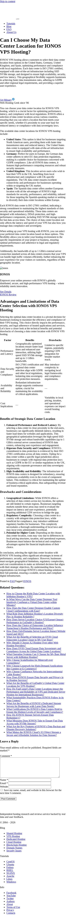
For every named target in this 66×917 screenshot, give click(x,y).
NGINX (10, 873)
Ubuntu (10, 864)
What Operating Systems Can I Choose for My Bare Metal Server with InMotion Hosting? (36, 655)
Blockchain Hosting (16, 844)
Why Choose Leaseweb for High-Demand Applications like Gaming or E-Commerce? (34, 667)
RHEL (9, 870)
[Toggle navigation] (18, 18)
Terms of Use (13, 907)
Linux (9, 879)
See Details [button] (5, 291)
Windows (11, 881)
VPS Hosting (13, 836)
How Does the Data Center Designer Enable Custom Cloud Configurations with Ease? (33, 609)
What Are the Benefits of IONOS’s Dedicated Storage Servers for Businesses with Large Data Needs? (33, 705)
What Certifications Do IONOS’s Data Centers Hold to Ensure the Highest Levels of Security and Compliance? (34, 710)
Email (4, 783)
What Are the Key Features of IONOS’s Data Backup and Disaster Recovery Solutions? (35, 728)
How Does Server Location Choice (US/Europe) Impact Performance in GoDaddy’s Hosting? (34, 621)
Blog (8, 26)
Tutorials (10, 23)
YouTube (11, 895)
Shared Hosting (14, 833)
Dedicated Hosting (15, 839)
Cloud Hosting (13, 842)
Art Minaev (6, 100)
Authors (10, 901)
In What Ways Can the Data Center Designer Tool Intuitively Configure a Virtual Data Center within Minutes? (31, 602)
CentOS (10, 861)
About (9, 904)
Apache (10, 876)
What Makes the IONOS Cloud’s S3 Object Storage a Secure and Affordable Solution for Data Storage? (33, 733)
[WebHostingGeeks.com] (7, 808)
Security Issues (13, 850)
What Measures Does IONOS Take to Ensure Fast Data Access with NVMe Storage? (34, 722)
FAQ (9, 29)
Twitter (10, 898)
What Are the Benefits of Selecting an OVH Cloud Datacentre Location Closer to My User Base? (32, 638)
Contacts (10, 913)
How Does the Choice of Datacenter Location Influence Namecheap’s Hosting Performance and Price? (34, 627)
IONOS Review (8, 294)
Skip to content (7, 1)
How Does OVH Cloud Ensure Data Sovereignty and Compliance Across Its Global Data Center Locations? (33, 650)
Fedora (9, 867)
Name (4, 780)
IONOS (27, 581)
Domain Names (14, 847)
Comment (6, 756)
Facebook (11, 892)
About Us (11, 32)
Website (4, 786)
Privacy (10, 910)
